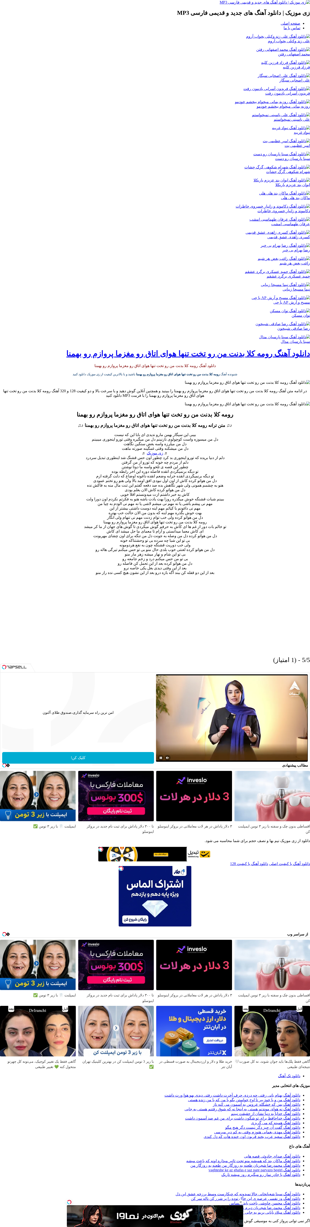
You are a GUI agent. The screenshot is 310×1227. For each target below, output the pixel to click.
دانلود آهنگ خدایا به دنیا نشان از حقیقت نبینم (265, 1114)
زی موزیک (155, 453)
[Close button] (240, 1202)
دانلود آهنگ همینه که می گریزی (275, 1123)
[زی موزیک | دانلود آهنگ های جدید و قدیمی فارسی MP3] (265, 2)
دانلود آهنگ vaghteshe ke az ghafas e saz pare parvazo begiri (254, 1170)
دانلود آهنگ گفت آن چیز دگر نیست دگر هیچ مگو (262, 1127)
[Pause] (161, 758)
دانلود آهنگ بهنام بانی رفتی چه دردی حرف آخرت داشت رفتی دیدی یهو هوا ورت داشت (232, 1095)
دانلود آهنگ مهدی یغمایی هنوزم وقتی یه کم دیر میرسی (257, 1132)
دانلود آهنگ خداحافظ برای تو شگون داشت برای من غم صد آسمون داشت (242, 1118)
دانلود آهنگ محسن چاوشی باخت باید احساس (264, 1203)
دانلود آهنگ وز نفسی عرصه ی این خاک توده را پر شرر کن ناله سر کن (245, 1199)
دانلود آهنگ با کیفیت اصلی (289, 864)
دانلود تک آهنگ (289, 1076)
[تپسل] (69, 1202)
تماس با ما (292, 28)
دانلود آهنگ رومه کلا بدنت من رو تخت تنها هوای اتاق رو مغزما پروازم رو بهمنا (188, 353)
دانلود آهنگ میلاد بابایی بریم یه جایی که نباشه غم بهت (258, 1212)
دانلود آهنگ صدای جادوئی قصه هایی (272, 1156)
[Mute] (167, 758)
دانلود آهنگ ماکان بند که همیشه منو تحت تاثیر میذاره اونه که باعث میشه (243, 1161)
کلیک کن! (78, 758)
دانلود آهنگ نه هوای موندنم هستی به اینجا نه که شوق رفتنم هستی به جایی (242, 1109)
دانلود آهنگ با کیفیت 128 (249, 864)
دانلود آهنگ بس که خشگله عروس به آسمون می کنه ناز (256, 1104)
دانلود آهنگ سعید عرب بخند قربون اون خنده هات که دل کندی (252, 1137)
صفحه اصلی (290, 23)
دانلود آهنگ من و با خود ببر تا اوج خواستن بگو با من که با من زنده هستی (244, 1100)
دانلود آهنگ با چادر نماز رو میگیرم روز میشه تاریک (260, 1175)
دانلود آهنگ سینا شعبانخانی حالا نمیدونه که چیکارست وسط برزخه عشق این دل (238, 1194)
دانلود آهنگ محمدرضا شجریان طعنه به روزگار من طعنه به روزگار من (245, 1165)
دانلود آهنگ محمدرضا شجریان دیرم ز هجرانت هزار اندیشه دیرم (250, 1208)
